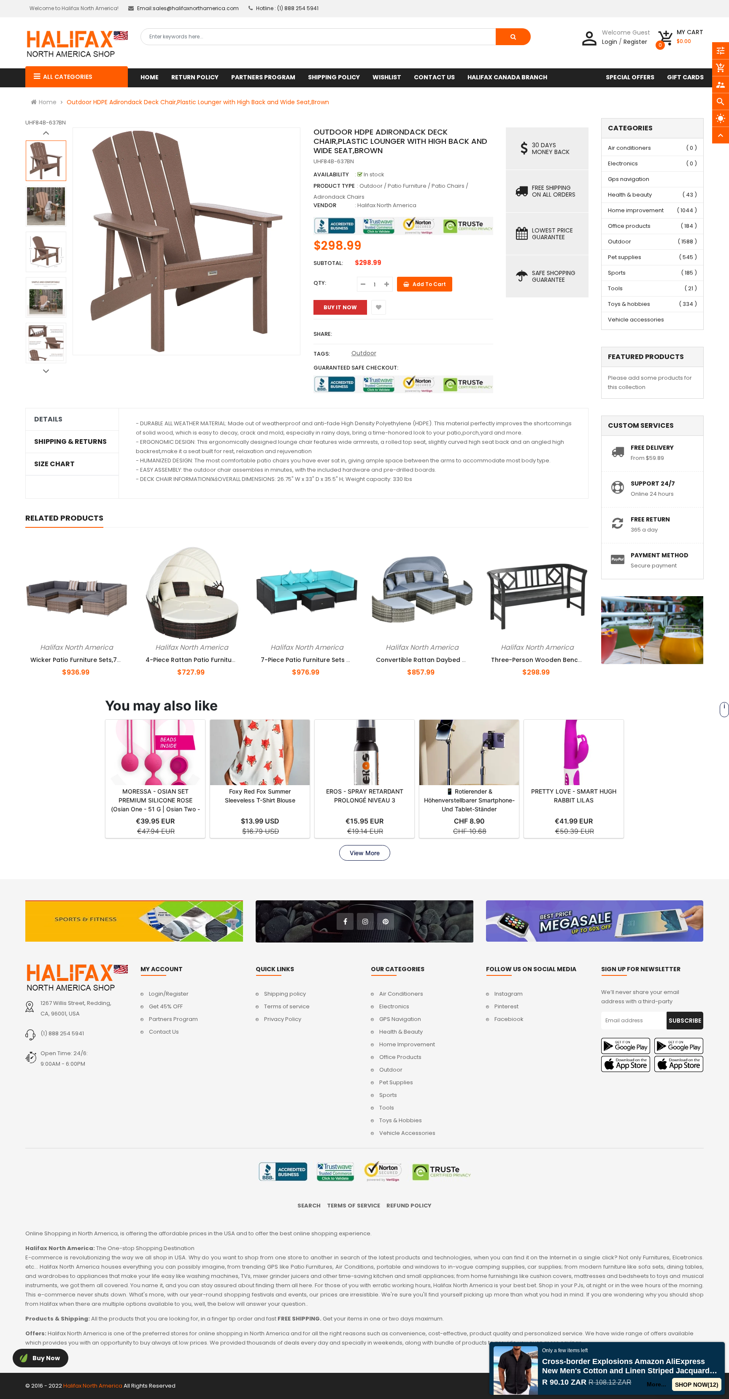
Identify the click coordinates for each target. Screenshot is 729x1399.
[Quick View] (90, 646)
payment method (659, 555)
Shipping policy (285, 994)
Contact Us (164, 1032)
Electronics (623, 163)
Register (635, 42)
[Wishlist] (378, 307)
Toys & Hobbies (400, 1120)
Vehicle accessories (636, 320)
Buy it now (340, 307)
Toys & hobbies (629, 304)
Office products (629, 226)
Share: (322, 334)
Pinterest (506, 1006)
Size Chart (54, 464)
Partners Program (173, 1019)
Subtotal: (328, 263)
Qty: (319, 283)
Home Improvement (407, 1044)
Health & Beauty (401, 1032)
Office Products (400, 1057)
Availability (331, 174)
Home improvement (636, 210)
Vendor (324, 205)
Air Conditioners (401, 994)
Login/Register (169, 994)
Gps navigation (628, 179)
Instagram (508, 994)
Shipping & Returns (70, 441)
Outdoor (363, 353)
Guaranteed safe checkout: (355, 368)
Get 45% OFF (166, 1006)
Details (48, 419)
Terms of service (287, 1006)
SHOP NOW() (696, 1384)
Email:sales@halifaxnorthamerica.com (188, 8)
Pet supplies (624, 257)
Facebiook (509, 1019)
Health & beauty (630, 195)
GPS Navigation (400, 1019)
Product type (334, 186)
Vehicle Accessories (407, 1133)
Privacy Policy (282, 1019)
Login (609, 42)
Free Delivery (652, 447)
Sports (617, 273)
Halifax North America (386, 205)
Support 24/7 (653, 483)
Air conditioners (629, 148)
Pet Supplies (396, 1082)
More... (657, 1384)
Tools (615, 288)
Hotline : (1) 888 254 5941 (287, 8)
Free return (650, 519)
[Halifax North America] (76, 977)
